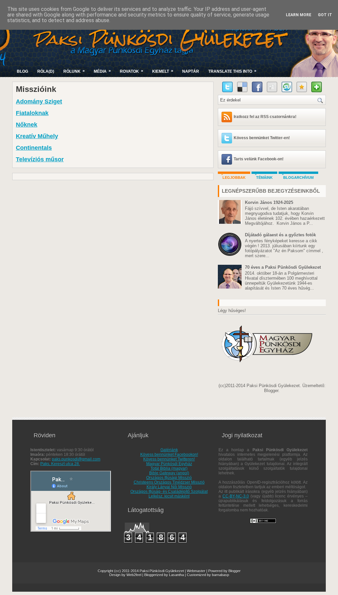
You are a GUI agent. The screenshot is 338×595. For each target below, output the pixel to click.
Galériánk (169, 450)
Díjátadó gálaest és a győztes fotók (280, 234)
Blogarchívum (298, 177)
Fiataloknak (32, 113)
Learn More (298, 15)
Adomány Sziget (39, 101)
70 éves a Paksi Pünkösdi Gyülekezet (283, 267)
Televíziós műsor (40, 159)
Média (102, 71)
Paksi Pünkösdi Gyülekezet (162, 571)
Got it (325, 15)
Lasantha (176, 575)
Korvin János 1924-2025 (269, 202)
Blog (22, 71)
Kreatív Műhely (37, 136)
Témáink (264, 177)
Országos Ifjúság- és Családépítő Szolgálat (169, 491)
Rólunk (74, 71)
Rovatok (131, 71)
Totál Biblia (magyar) (169, 468)
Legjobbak (234, 177)
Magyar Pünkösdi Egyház (169, 463)
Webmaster (196, 571)
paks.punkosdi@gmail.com (76, 459)
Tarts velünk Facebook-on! (259, 159)
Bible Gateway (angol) (169, 473)
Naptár (190, 71)
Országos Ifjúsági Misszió (169, 477)
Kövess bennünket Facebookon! (169, 454)
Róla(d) (45, 71)
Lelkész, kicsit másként (169, 496)
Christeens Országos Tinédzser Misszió (169, 482)
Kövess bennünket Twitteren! (169, 459)
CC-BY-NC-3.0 (235, 496)
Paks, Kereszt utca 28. (60, 463)
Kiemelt (162, 71)
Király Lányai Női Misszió (169, 487)
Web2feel (133, 575)
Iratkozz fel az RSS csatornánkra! (265, 116)
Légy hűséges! (232, 310)
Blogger (271, 390)
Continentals (34, 147)
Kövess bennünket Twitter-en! (262, 138)
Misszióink (36, 89)
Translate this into (232, 71)
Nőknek (26, 124)
